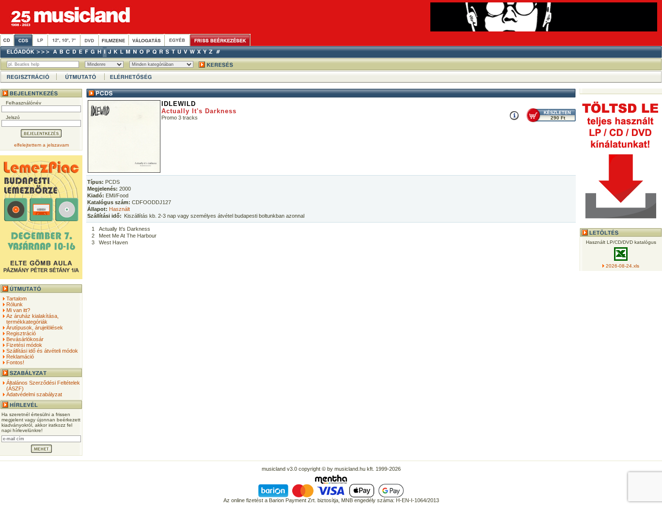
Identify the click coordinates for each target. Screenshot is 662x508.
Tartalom (16, 298)
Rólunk (14, 304)
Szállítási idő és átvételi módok (42, 351)
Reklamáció (20, 356)
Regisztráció (21, 333)
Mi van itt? (18, 310)
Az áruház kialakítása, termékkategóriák (32, 319)
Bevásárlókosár (25, 339)
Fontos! (15, 362)
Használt (119, 209)
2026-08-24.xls (622, 266)
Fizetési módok (24, 345)
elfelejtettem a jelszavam (41, 145)
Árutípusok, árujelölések (34, 327)
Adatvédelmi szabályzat (34, 394)
